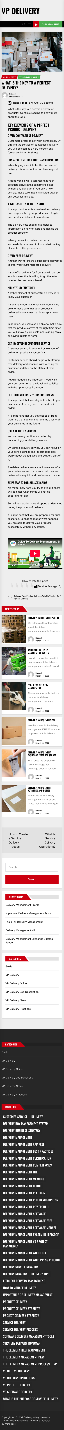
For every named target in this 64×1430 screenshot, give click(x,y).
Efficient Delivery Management (24, 1280)
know (11, 296)
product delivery (33, 596)
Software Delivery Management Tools (28, 1336)
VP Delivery (21, 10)
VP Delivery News (15, 1000)
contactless (49, 140)
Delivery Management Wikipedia (24, 1253)
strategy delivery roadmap (21, 1343)
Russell (12, 94)
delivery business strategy (21, 1130)
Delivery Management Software (24, 1213)
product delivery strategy (21, 1308)
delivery (37, 1116)
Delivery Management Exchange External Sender (42, 754)
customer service (15, 1116)
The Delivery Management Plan (24, 1357)
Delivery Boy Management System (25, 1123)
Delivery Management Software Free (27, 1220)
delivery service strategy (21, 1267)
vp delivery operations (19, 1378)
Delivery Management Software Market (29, 1227)
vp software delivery (17, 1391)
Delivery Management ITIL (20, 1172)
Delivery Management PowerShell (26, 1206)
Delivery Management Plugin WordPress (30, 1199)
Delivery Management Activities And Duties (39, 789)
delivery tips (19, 596)
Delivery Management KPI (41, 720)
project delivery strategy (21, 1315)
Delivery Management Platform (24, 1193)
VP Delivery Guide (16, 983)
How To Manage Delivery (19, 1287)
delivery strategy (15, 1274)
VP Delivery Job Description (22, 991)
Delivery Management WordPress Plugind (31, 1260)
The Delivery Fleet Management (24, 1350)
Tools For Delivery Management (38, 686)
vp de (6, 1371)
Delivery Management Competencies (27, 1165)
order (11, 371)
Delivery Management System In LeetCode (31, 1234)
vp (55, 1364)
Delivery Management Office (22, 1186)
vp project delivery (16, 1385)
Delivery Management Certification (27, 1158)
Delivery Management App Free (23, 1144)
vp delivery (22, 1371)
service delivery (14, 1322)
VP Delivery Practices (18, 1008)
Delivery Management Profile (43, 618)
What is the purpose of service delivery (30, 1398)
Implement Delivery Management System (38, 651)
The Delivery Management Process (26, 1364)
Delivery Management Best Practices (28, 1151)
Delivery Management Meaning (23, 1179)
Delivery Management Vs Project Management (25, 1243)
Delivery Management (17, 1137)
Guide (8, 966)
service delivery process (20, 1329)
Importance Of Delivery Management (28, 1294)
